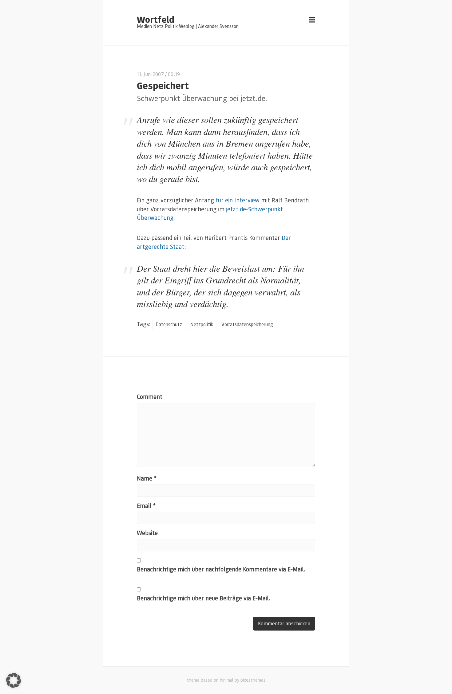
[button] (13, 680)
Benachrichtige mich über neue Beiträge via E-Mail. (203, 598)
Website (147, 533)
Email (146, 505)
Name (147, 478)
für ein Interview (238, 200)
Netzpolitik (201, 324)
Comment (149, 396)
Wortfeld (155, 19)
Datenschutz (169, 324)
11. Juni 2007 (150, 74)
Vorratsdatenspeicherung (247, 324)
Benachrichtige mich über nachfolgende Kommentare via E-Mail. (221, 569)
